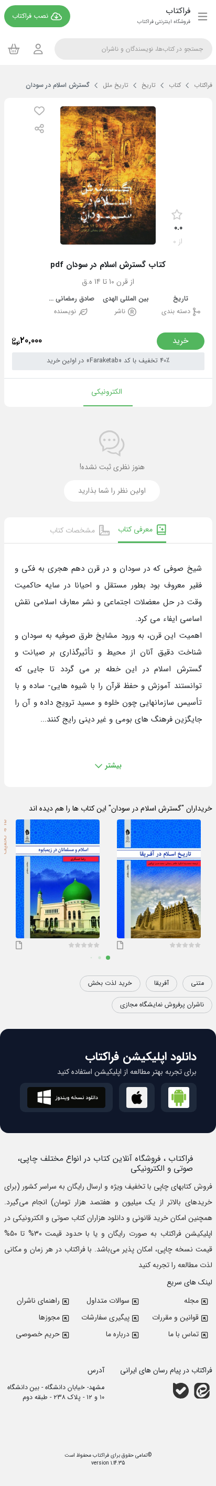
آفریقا (161, 983)
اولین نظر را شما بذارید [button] (112, 490)
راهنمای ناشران (38, 1300)
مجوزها (49, 1317)
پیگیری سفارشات (105, 1317)
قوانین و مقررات (175, 1317)
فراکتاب (100, 1455)
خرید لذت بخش (110, 983)
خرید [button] (180, 341)
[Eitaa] (202, 1390)
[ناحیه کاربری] (38, 49)
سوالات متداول (108, 1300)
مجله (191, 1300)
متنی (197, 983)
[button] (39, 111)
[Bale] (181, 1390)
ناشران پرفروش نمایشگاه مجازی (162, 1005)
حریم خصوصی (38, 1334)
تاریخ (180, 299)
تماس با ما (183, 1334)
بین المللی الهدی (126, 299)
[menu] (202, 16)
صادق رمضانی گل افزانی (70, 299)
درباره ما (117, 1334)
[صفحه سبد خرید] (14, 48)
